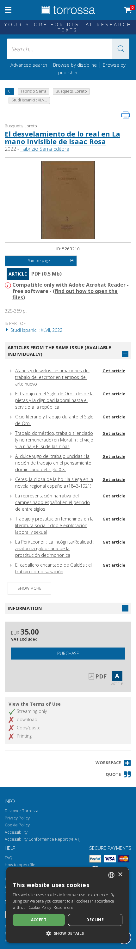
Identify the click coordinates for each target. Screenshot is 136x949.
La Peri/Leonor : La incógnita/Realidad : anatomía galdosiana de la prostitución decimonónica (54, 548)
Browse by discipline (75, 65)
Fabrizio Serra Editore (44, 148)
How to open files (21, 864)
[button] (120, 49)
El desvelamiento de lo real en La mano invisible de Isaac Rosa (62, 137)
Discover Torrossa (21, 810)
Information (25, 608)
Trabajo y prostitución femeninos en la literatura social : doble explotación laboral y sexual (54, 525)
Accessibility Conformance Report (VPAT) (42, 839)
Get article (113, 371)
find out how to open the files (65, 294)
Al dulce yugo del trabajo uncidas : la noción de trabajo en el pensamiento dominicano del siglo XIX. (53, 462)
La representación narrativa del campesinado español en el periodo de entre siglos (52, 502)
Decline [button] (95, 919)
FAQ (8, 858)
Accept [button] (38, 919)
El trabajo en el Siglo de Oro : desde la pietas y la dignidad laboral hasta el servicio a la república (54, 400)
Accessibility (16, 832)
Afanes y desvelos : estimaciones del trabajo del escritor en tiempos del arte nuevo (52, 377)
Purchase (68, 653)
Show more (29, 588)
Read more (63, 907)
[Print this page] (125, 115)
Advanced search (28, 65)
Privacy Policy (17, 818)
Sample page (39, 260)
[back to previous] (9, 91)
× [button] (120, 874)
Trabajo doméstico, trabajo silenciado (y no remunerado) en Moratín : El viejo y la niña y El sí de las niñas (54, 439)
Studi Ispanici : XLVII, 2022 (35, 330)
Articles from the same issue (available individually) (59, 350)
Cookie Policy (17, 825)
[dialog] (67, 905)
